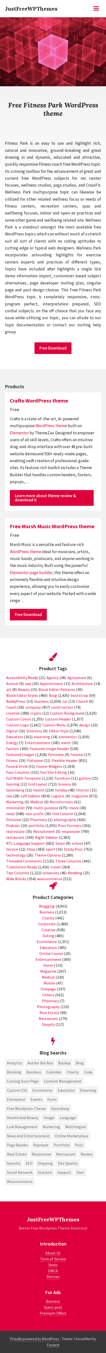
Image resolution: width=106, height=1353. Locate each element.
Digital (12, 730)
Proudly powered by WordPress (34, 1338)
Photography (48, 1006)
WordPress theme (51, 425)
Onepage (48, 988)
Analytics (14, 1062)
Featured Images (20, 754)
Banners (53, 1301)
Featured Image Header (49, 748)
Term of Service (53, 1258)
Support (64, 1172)
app (28, 683)
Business (46, 912)
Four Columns (18, 772)
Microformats (61, 801)
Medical (36, 801)
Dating (48, 935)
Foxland (53, 1345)
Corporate (47, 923)
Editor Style (59, 730)
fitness (12, 760)
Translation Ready (21, 866)
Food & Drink (17, 766)
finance (77, 754)
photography (65, 819)
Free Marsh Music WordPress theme (52, 526)
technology (16, 855)
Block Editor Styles (22, 695)
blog (80, 1062)
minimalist (15, 807)
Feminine (56, 754)
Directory (34, 730)
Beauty (24, 689)
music (74, 807)
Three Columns (68, 861)
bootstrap (79, 695)
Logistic (58, 795)
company (33, 707)
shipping (45, 1163)
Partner (53, 1276)
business (41, 701)
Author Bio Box (40, 1062)
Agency (53, 677)
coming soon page (23, 1081)
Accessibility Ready (22, 677)
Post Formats (69, 825)
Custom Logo (17, 724)
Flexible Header (65, 760)
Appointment (51, 683)
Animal (12, 683)
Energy (12, 742)
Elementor (19, 433)
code (88, 1072)
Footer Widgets (49, 766)
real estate (15, 831)
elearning (42, 736)
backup (64, 1062)
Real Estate (49, 1012)
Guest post (53, 1307)
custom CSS (17, 1090)
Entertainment (38, 742)
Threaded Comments (24, 861)
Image (49, 1117)
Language (68, 1117)
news (10, 813)
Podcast (13, 825)
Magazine (48, 971)
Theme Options (47, 855)
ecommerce (42, 1090)
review (86, 1154)
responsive (71, 831)
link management (22, 1126)
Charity (48, 917)
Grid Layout (37, 784)
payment (41, 1144)
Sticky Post (73, 849)
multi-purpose (46, 807)
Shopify (48, 1024)
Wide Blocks (16, 878)
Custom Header (58, 719)
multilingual (75, 1126)
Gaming (12, 784)
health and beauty (22, 1117)
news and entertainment (28, 1135)
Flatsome (35, 760)
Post (79, 1144)
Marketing (15, 801)
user (80, 1172)
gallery (85, 778)
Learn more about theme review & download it (45, 498)
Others (48, 994)
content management (63, 1081)
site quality (68, 1163)
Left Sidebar (30, 795)
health (38, 790)
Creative (48, 929)
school (77, 843)
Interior (82, 790)
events (36, 1099)
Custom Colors (18, 719)
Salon (60, 843)
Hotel (48, 965)
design (84, 724)
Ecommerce (47, 941)
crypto (35, 713)
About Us (53, 1252)
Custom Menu (54, 724)
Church (82, 701)
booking (14, 1072)
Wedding (75, 872)
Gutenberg (15, 790)
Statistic (45, 1172)
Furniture (62, 778)
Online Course (51, 953)
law (9, 795)
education (66, 1090)
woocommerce (49, 878)
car (65, 701)
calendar (53, 1072)
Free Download (53, 348)
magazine (79, 795)
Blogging (47, 906)
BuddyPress (16, 701)
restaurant (15, 837)
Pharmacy (38, 819)
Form (51, 1099)
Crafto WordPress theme (39, 400)
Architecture (82, 683)
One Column (62, 813)
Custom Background (67, 713)
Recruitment (44, 831)
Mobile (49, 983)
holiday (61, 790)
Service (12, 849)
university (51, 872)
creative (13, 713)
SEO (29, 1163)
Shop (31, 849)
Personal (13, 819)
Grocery (64, 784)
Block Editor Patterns (56, 689)
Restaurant (48, 1018)
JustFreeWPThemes (31, 8)
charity (73, 1072)
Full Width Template (23, 778)
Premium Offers (53, 1313)
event (66, 742)
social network (20, 1172)
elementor (68, 736)
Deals (53, 1264)
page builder (41, 572)
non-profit (34, 813)
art (8, 689)
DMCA (53, 1270)
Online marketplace (71, 1135)
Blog (53, 695)
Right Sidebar (46, 837)
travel (56, 866)
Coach (11, 707)
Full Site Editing (53, 772)
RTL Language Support (25, 843)
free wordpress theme (26, 1108)
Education (14, 736)
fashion (12, 748)
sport (50, 849)
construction (62, 707)
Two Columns (17, 872)
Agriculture (76, 677)
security (13, 1163)
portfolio (36, 825)
